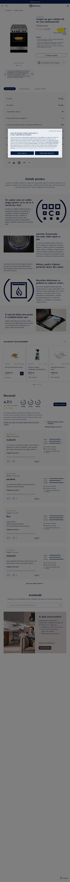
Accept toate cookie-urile (47, 153)
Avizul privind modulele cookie (22, 148)
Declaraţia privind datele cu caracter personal (42, 148)
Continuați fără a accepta (55, 130)
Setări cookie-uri (22, 153)
